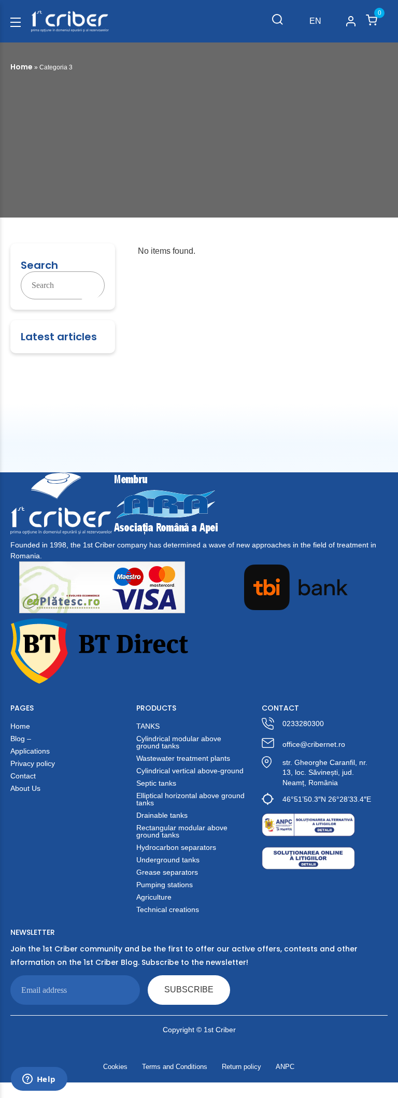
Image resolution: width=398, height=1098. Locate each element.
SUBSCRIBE (189, 989)
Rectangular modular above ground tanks (182, 831)
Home (21, 67)
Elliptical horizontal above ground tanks (190, 799)
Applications (30, 751)
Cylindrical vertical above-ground (190, 770)
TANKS (148, 726)
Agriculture (154, 897)
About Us (25, 788)
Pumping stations (164, 884)
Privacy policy (32, 763)
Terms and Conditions (174, 1067)
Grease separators (167, 872)
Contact (23, 775)
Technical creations (167, 909)
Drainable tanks (162, 815)
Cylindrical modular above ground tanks (178, 742)
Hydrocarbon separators (176, 847)
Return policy (241, 1067)
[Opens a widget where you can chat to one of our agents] (38, 1080)
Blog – (20, 738)
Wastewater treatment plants (183, 758)
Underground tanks (168, 859)
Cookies (115, 1067)
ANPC (285, 1067)
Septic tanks (156, 783)
